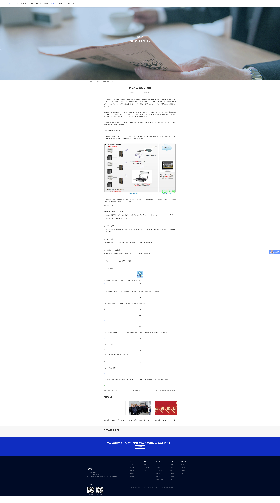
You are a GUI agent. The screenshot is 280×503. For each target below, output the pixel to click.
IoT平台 (68, 3)
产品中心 (31, 3)
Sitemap (89, 479)
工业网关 (144, 464)
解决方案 (38, 3)
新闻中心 (53, 3)
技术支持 (46, 3)
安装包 (171, 467)
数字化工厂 (158, 464)
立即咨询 (140, 447)
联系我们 (75, 3)
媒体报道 (183, 467)
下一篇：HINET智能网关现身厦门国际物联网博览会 (165, 390)
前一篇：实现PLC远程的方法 (111, 390)
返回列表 (137, 390)
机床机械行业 (159, 473)
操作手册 (172, 470)
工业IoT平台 (144, 470)
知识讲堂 (172, 479)
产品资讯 (98, 82)
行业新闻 (183, 470)
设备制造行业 (159, 470)
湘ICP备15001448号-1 (153, 487)
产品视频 (172, 473)
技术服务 (172, 482)
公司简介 (132, 464)
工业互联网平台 (145, 467)
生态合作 (61, 3)
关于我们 (23, 3)
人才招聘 (132, 470)
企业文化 (132, 467)
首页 (17, 3)
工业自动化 (158, 467)
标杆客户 (132, 476)
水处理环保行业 (159, 479)
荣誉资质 (132, 473)
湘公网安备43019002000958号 (165, 487)
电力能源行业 (159, 476)
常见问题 (172, 476)
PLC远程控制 (140, 138)
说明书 (171, 464)
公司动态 (183, 464)
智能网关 (122, 136)
